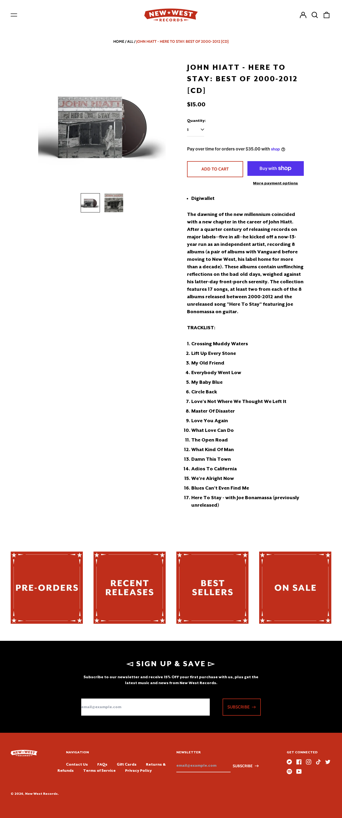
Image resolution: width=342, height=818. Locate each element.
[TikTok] (318, 762)
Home (118, 41)
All (130, 41)
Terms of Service (99, 770)
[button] (315, 15)
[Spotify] (289, 771)
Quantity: (196, 120)
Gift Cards (127, 764)
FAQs (102, 764)
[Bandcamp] (289, 762)
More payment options (275, 183)
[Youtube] (299, 771)
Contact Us (77, 764)
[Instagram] (308, 762)
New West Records (41, 794)
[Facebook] (299, 762)
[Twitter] (328, 762)
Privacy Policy (138, 770)
